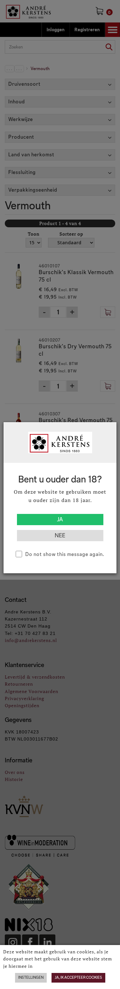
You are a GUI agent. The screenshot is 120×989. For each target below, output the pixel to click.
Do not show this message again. (64, 554)
